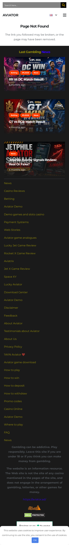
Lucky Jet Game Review (20, 245)
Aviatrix (9, 261)
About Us (10, 339)
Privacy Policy (13, 346)
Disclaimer (11, 307)
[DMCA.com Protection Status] (34, 516)
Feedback (10, 315)
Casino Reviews (14, 191)
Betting (9, 198)
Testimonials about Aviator (22, 331)
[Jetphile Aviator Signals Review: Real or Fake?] (34, 159)
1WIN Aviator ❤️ (14, 354)
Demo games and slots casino (24, 214)
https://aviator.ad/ (34, 499)
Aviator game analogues (20, 237)
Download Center (16, 292)
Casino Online (13, 409)
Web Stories (12, 229)
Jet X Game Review (17, 268)
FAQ (7, 432)
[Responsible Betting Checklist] (34, 507)
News (46, 52)
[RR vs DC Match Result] (34, 74)
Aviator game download (20, 362)
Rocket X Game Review (20, 253)
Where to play (13, 424)
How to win (11, 378)
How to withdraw (15, 393)
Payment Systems (16, 222)
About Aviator (13, 323)
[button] (53, 15)
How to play (12, 370)
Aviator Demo (13, 206)
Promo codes (13, 401)
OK (35, 540)
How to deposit (14, 385)
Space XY (10, 276)
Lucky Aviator (13, 284)
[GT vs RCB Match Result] (34, 116)
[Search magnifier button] (63, 5)
